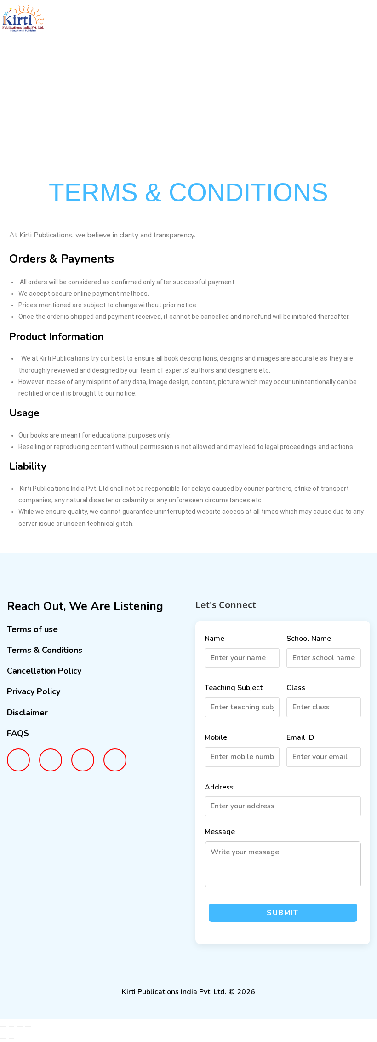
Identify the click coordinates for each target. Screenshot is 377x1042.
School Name (308, 638)
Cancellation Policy (44, 670)
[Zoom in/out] (3, 1027)
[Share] (20, 1027)
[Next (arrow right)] (11, 1039)
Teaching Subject (234, 688)
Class (295, 688)
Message (220, 832)
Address (219, 787)
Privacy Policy (33, 691)
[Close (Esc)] (28, 1027)
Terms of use (32, 629)
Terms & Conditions (44, 650)
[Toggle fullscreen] (11, 1027)
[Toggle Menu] (359, 24)
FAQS (18, 733)
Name (214, 638)
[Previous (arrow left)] (3, 1039)
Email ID (300, 737)
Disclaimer (27, 712)
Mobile (216, 737)
